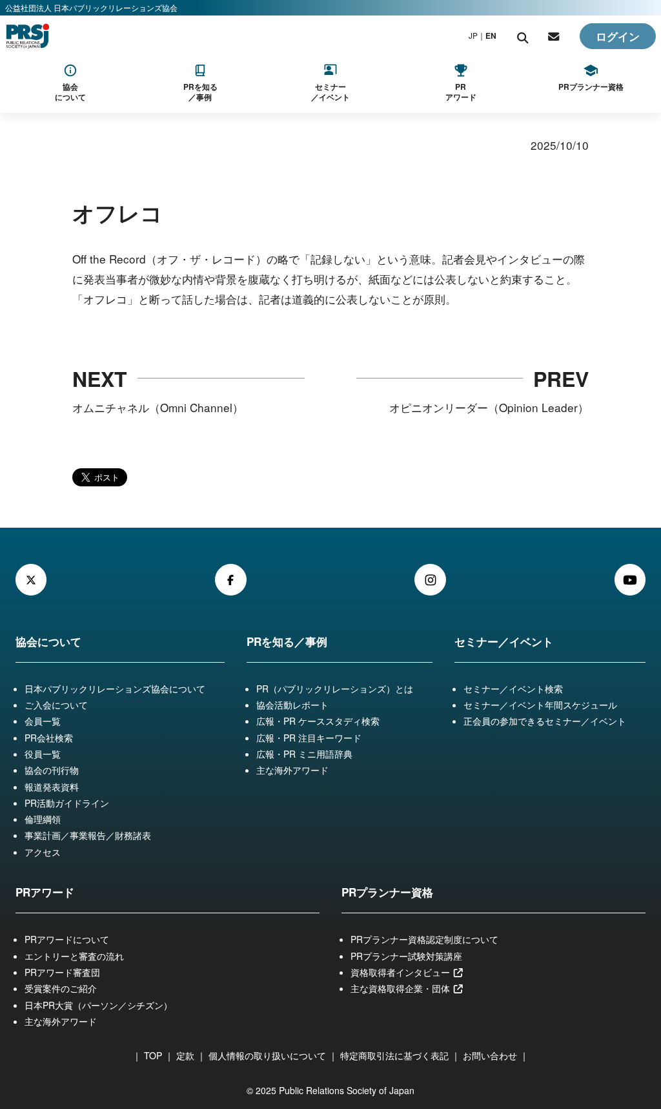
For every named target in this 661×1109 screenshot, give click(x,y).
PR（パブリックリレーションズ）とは (334, 688)
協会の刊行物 (52, 769)
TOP (153, 1055)
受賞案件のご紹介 (61, 988)
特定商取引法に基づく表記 (394, 1055)
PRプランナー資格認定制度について (424, 939)
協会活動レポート (292, 704)
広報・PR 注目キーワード (308, 737)
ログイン (618, 36)
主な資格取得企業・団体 (402, 988)
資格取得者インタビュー (402, 972)
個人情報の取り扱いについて (267, 1055)
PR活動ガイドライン (67, 802)
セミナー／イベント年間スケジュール (540, 704)
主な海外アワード (292, 769)
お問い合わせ (490, 1055)
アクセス (43, 851)
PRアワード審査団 (62, 972)
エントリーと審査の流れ (74, 955)
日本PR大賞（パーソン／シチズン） (98, 1005)
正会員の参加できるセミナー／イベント (544, 720)
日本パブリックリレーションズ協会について (115, 688)
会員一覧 (43, 720)
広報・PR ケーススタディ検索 (318, 720)
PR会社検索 (49, 737)
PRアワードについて (67, 939)
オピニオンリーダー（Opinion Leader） (489, 407)
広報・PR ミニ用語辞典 (304, 753)
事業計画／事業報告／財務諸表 (88, 835)
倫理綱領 (43, 819)
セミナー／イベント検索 (513, 688)
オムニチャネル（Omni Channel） (157, 407)
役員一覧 (43, 753)
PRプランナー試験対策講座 (406, 955)
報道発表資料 (52, 786)
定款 (185, 1055)
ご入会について (56, 704)
